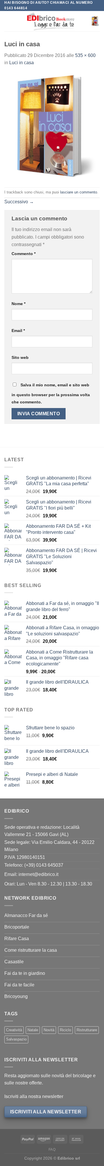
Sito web (20, 357)
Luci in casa (21, 62)
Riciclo (65, 1030)
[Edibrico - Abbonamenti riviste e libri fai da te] (51, 21)
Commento (24, 253)
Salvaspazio (16, 1039)
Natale (32, 1030)
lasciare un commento (78, 192)
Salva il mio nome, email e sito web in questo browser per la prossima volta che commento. (51, 394)
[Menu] (7, 21)
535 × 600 (85, 55)
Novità (49, 1030)
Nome (18, 303)
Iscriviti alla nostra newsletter (33, 1096)
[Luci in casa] (52, 126)
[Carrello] (95, 21)
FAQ (52, 1149)
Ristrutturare (87, 1030)
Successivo (19, 201)
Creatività (14, 1030)
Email (18, 330)
